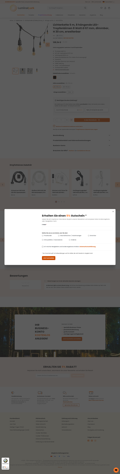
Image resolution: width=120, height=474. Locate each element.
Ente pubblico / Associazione (53, 240)
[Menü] (8, 459)
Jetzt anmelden (48, 258)
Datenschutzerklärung (88, 247)
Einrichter (93, 236)
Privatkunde (48, 236)
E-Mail (44, 224)
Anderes (73, 240)
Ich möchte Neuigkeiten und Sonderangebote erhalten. (70, 247)
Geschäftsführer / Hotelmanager (70, 236)
